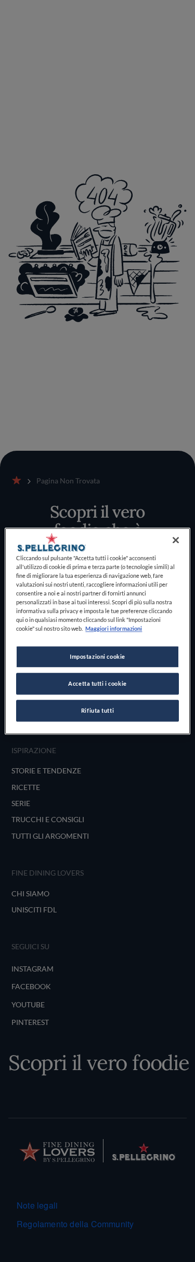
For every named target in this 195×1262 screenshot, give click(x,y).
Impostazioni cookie (97, 656)
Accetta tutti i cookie (97, 683)
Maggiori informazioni (113, 628)
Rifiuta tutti (97, 710)
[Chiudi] (175, 540)
